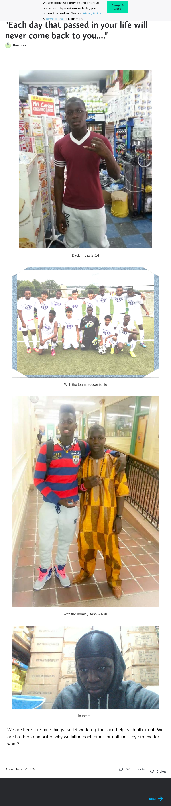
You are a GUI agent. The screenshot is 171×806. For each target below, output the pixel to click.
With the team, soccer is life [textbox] (85, 384)
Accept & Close (118, 7)
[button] (121, 769)
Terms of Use (55, 18)
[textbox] (85, 406)
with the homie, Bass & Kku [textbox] (85, 614)
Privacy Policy (92, 13)
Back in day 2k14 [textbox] (85, 255)
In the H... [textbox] (85, 716)
